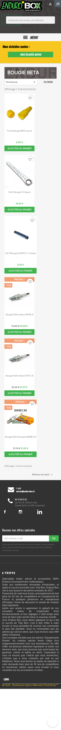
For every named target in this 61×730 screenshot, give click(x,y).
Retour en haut (42, 475)
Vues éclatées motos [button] (30, 54)
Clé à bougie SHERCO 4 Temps (20, 253)
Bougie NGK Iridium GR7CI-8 (19, 375)
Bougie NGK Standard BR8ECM (20, 436)
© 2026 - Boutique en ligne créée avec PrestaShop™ (30, 685)
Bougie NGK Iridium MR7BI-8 (19, 314)
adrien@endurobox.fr (25, 491)
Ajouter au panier (19, 148)
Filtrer (48, 82)
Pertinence (21, 82)
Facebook (9, 511)
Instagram (24, 511)
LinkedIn (39, 511)
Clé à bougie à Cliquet (19, 192)
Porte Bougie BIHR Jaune (19, 130)
